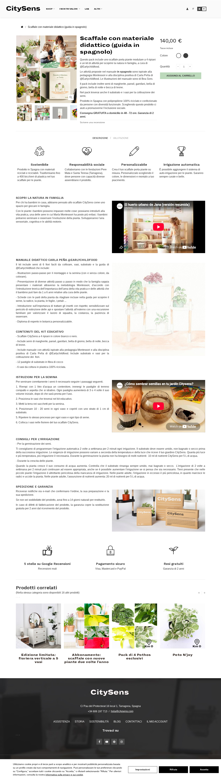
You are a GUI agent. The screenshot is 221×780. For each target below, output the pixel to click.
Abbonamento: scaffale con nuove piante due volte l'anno (86, 658)
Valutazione (120, 138)
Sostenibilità (99, 721)
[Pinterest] (114, 742)
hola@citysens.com (122, 711)
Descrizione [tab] (100, 138)
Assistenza (61, 721)
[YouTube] (107, 742)
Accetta (204, 769)
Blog (117, 721)
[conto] (187, 9)
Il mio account (157, 721)
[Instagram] (122, 742)
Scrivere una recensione (92, 122)
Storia (79, 721)
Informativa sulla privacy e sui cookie (64, 774)
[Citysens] (24, 9)
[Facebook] (99, 742)
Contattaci (134, 721)
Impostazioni (142, 769)
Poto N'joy (183, 655)
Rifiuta (173, 769)
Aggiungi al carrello (180, 75)
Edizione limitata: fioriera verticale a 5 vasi (38, 658)
